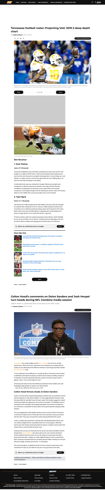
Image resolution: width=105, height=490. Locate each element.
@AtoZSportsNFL (23, 386)
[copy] (23, 38)
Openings (37, 475)
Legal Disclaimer (86, 478)
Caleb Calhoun (17, 35)
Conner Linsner (18, 306)
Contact (51, 475)
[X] (92, 2)
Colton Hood (18, 363)
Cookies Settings (54, 481)
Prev (18, 92)
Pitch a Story (17, 478)
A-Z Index (37, 481)
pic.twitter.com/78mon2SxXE (39, 386)
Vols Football (22, 284)
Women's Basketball (56, 2)
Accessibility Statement (21, 481)
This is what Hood (19, 370)
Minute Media (12, 485)
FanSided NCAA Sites (70, 2)
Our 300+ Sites (70, 475)
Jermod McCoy (27, 433)
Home (15, 284)
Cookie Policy (70, 478)
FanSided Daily (85, 475)
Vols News (24, 2)
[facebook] (95, 2)
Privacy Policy (39, 478)
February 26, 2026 (37, 388)
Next (60, 92)
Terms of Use (53, 478)
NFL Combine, (42, 363)
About (17, 2)
